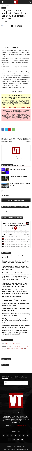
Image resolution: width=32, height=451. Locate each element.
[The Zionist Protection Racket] (5, 178)
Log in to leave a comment (16, 200)
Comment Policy (25, 107)
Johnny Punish (15, 353)
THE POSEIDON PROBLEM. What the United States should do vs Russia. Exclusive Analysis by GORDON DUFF (16, 267)
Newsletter (9, 446)
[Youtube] (22, 439)
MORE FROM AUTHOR (18, 165)
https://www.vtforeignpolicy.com (16, 158)
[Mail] (11, 435)
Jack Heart (21, 347)
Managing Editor (6, 21)
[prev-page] (2, 191)
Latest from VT (6, 252)
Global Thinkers (6, 359)
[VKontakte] (14, 439)
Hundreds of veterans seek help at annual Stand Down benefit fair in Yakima (8, 139)
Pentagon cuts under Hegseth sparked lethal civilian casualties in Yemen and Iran (15, 261)
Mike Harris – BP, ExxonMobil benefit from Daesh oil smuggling (24, 139)
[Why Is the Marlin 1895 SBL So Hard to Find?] (5, 185)
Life (2, 180)
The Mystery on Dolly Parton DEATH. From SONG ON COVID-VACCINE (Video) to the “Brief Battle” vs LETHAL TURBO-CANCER (15, 284)
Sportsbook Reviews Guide (17, 449)
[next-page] (5, 191)
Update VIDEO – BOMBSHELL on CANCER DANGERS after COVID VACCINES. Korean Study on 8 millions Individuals (15, 332)
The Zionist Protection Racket (18, 176)
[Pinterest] (9, 129)
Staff (10, 445)
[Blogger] (3, 435)
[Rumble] (19, 435)
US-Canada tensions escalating (11, 296)
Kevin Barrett (16, 343)
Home (2, 5)
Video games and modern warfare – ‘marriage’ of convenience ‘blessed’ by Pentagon (16, 326)
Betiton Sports (26, 449)
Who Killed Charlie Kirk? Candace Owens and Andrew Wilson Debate (15, 304)
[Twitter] (6, 129)
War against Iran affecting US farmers (14, 300)
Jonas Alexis (9, 343)
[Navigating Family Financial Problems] (5, 171)
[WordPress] (18, 439)
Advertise (19, 446)
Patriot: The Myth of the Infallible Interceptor (16, 273)
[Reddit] (15, 435)
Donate (18, 445)
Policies (14, 445)
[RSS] (23, 435)
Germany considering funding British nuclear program (15, 256)
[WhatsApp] (13, 129)
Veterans (7, 5)
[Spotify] (27, 435)
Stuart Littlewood (19, 348)
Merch (14, 446)
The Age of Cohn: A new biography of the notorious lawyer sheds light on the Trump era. (15, 320)
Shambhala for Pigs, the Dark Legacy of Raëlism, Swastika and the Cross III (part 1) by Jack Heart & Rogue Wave (16, 278)
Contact (23, 446)
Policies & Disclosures (14, 107)
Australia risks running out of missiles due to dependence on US (16, 309)
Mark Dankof (11, 348)
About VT (4, 107)
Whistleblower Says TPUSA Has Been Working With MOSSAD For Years (16, 314)
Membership (24, 445)
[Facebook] (2, 129)
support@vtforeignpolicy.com (19, 425)
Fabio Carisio (15, 347)
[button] (2, 2)
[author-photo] (16, 154)
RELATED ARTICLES (7, 165)
